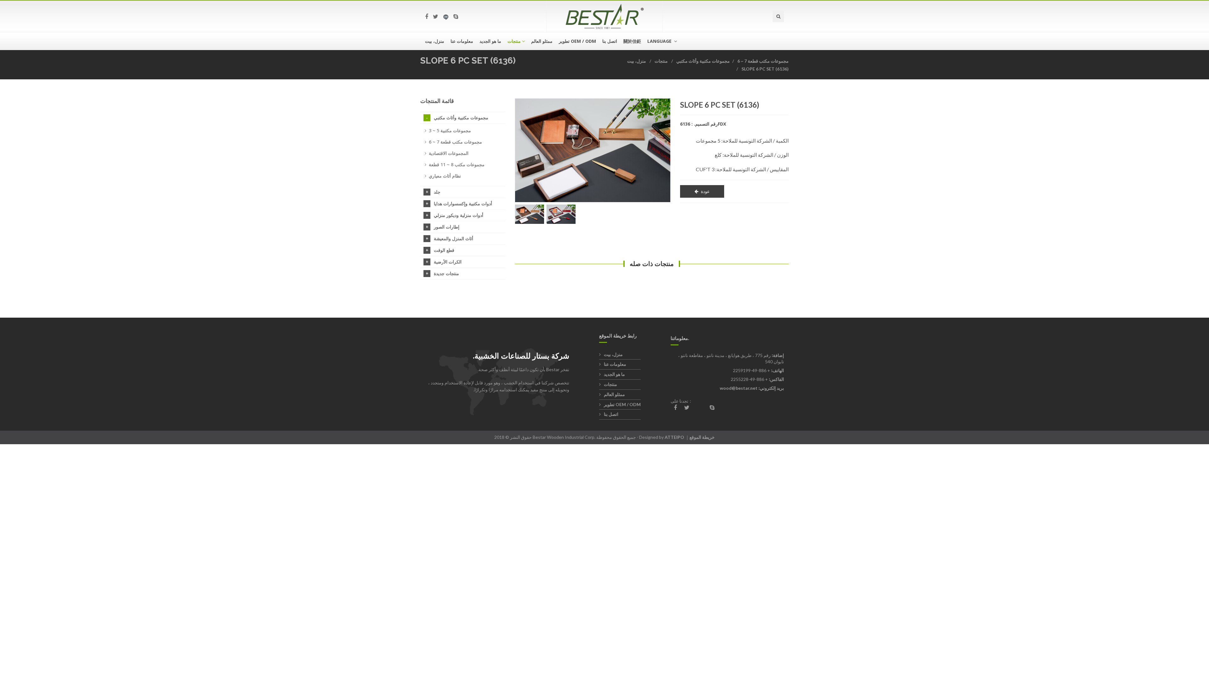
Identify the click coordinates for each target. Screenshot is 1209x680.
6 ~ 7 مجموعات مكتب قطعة (763, 61)
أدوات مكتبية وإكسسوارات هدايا (463, 204)
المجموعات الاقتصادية (448, 153)
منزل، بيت (434, 41)
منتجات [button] (514, 41)
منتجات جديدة (446, 273)
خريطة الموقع (702, 437)
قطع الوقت (444, 250)
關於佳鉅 (632, 41)
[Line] (446, 16)
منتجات (661, 61)
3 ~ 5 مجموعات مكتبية (450, 130)
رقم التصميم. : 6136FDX (703, 124)
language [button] (660, 41)
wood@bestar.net (739, 388)
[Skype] (455, 16)
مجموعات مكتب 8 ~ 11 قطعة (457, 164)
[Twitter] (435, 16)
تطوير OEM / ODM (577, 41)
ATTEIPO (674, 437)
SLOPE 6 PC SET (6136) (765, 68)
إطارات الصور (446, 227)
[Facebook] (426, 16)
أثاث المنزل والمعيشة (453, 238)
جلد (437, 192)
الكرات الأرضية (448, 262)
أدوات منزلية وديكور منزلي (458, 215)
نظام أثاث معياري (445, 176)
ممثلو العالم (542, 41)
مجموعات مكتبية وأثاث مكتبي (703, 61)
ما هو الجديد (490, 41)
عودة (705, 191)
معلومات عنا (462, 41)
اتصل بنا (609, 41)
